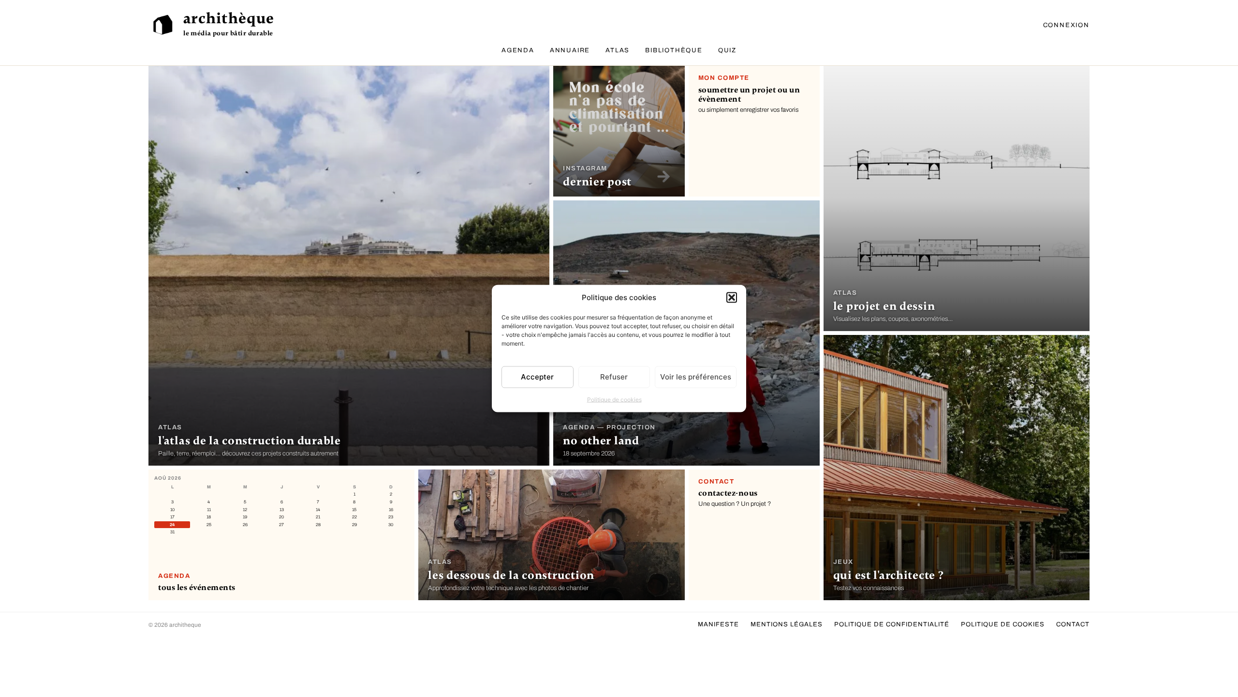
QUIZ (727, 50)
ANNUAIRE (570, 50)
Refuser (614, 376)
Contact (1073, 624)
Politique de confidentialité (891, 624)
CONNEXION (1066, 25)
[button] (732, 298)
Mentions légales (787, 624)
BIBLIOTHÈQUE (674, 50)
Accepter (537, 376)
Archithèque (228, 18)
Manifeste (718, 624)
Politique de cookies (614, 399)
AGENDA (517, 50)
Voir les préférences (695, 376)
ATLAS (617, 50)
